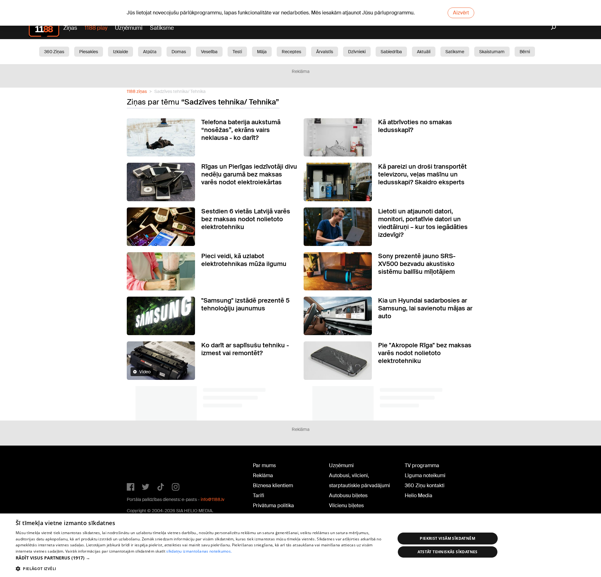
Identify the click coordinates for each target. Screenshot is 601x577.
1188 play (96, 28)
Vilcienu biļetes (346, 505)
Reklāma (263, 475)
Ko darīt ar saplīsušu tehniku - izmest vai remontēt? (245, 349)
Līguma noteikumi (425, 475)
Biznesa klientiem (273, 485)
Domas (179, 51)
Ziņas (70, 28)
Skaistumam (492, 51)
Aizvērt (461, 12)
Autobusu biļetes (348, 495)
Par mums (264, 465)
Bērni (525, 51)
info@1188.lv (212, 499)
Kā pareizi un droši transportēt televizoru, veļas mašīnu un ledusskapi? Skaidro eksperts (422, 174)
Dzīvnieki (357, 51)
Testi (237, 51)
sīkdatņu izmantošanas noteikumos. (199, 551)
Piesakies (88, 51)
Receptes (291, 51)
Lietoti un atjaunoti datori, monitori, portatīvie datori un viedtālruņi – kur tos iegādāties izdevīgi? (423, 223)
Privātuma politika (273, 505)
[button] (200, 557)
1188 (139, 467)
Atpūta (150, 51)
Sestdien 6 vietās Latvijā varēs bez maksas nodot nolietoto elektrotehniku (245, 219)
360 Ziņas (54, 51)
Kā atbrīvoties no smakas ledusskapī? (415, 126)
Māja (262, 51)
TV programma (422, 465)
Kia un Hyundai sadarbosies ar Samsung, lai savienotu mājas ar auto (425, 308)
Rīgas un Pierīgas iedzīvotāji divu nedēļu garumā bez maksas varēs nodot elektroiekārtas (249, 174)
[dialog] (300, 545)
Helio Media (418, 495)
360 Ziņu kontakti (424, 485)
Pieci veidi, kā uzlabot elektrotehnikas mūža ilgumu (243, 260)
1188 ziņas (137, 91)
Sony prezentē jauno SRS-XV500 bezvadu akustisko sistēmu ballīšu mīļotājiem (416, 264)
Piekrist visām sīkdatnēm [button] (447, 538)
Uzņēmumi (128, 28)
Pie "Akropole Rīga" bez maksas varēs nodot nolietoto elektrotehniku (424, 353)
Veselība (209, 51)
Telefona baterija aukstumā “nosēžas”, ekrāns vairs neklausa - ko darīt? (240, 130)
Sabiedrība (391, 51)
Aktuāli (423, 51)
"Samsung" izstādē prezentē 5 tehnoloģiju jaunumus (245, 304)
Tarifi (258, 495)
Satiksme (162, 28)
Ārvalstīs (324, 51)
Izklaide (120, 51)
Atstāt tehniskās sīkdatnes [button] (448, 551)
